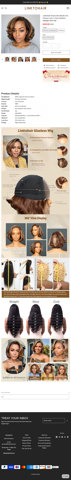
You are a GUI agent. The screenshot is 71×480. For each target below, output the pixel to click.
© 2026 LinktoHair (35, 474)
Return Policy (27, 443)
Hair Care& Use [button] (5, 392)
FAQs (26, 435)
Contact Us (9, 435)
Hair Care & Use (26, 448)
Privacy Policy (26, 446)
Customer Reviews (44, 440)
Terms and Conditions (44, 443)
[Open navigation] (2, 8)
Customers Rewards (44, 438)
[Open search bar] (6, 8)
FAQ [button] (2, 397)
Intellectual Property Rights (44, 447)
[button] (2, 59)
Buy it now (56, 60)
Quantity (45, 42)
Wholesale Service (9, 453)
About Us (44, 435)
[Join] (67, 420)
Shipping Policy (26, 440)
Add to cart (56, 52)
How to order (27, 438)
